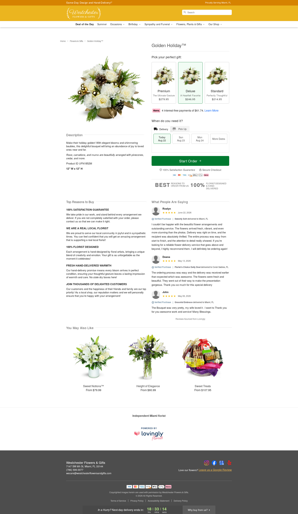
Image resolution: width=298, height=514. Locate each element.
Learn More (211, 110)
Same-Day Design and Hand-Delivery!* (89, 2)
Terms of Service (118, 501)
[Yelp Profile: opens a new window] (229, 462)
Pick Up (182, 129)
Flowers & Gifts (76, 40)
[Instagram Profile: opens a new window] (206, 462)
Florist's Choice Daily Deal (188, 267)
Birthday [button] (133, 24)
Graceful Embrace (184, 302)
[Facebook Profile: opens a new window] (214, 462)
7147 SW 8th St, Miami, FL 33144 (84, 466)
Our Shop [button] (214, 24)
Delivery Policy (181, 501)
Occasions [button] (116, 24)
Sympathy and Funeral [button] (158, 24)
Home (63, 40)
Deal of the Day (85, 24)
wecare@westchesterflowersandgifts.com (88, 473)
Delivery (163, 129)
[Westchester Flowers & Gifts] (91, 13)
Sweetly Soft (181, 218)
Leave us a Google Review (215, 470)
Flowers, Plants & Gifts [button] (189, 24)
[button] (289, 499)
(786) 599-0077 (74, 469)
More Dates (218, 138)
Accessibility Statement (158, 501)
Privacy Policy (136, 501)
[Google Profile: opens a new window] (221, 462)
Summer (102, 24)
